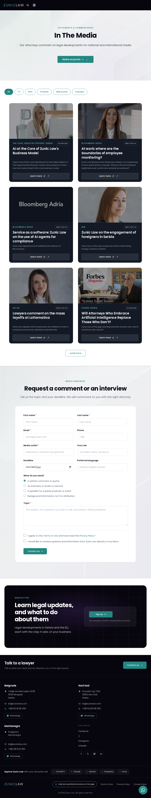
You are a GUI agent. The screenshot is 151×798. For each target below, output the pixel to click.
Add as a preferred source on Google (76, 784)
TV (19, 91)
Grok (124, 771)
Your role (82, 445)
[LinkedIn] (101, 754)
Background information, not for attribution (51, 496)
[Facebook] (81, 754)
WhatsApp (15, 715)
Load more (75, 353)
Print (30, 91)
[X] (87, 754)
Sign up (99, 614)
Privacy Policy (87, 535)
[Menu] (34, 5)
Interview (79, 91)
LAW (14, 5)
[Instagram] (94, 754)
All (9, 91)
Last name (83, 415)
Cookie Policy (140, 784)
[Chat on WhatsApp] (143, 790)
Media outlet (31, 445)
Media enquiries (71, 59)
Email (27, 430)
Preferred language (87, 460)
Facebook (83, 731)
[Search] (27, 5)
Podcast (44, 91)
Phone (80, 430)
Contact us (34, 551)
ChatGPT (60, 771)
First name (29, 415)
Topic (27, 503)
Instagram (83, 740)
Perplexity (109, 771)
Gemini (92, 771)
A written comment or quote (43, 481)
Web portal (61, 91)
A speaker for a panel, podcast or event (49, 491)
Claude (76, 771)
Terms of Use (50, 535)
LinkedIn (82, 745)
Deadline (28, 460)
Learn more (36, 176)
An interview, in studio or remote (45, 486)
